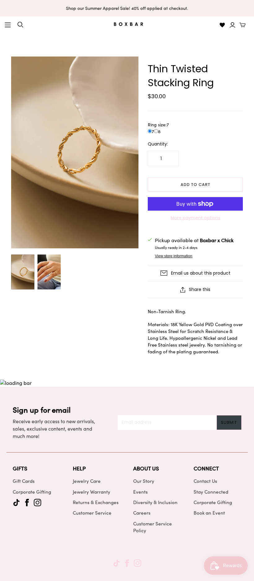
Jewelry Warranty (91, 492)
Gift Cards (24, 481)
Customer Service (92, 513)
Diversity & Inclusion (155, 502)
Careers (142, 513)
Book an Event (209, 513)
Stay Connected (211, 492)
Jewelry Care (87, 481)
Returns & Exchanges (96, 502)
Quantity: (158, 144)
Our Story (143, 481)
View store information (173, 256)
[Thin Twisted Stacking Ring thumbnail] (22, 272)
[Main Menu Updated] (8, 25)
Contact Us (205, 481)
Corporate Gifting (32, 492)
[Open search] (20, 25)
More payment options (195, 218)
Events (140, 492)
